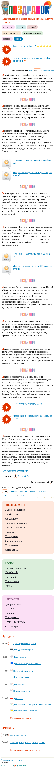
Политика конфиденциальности (14, 760)
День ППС (18, 698)
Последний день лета (23, 671)
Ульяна (42, 742)
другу (21, 495)
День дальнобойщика (23, 649)
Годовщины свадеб (16, 523)
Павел (35, 742)
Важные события (15, 527)
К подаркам (11, 549)
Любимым (11, 531)
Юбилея (9, 608)
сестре (4, 495)
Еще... (8, 585)
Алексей (14, 742)
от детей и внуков (11, 33)
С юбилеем (11, 514)
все (52, 70)
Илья (21, 742)
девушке (42, 491)
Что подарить (13, 626)
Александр (15, 735)
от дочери (8, 27)
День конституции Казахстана (27, 663)
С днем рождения (15, 509)
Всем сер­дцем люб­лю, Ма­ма (27, 404)
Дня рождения (13, 604)
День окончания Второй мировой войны (32, 704)
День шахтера (19, 657)
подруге (33, 491)
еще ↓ (18, 39)
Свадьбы (10, 612)
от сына (20, 27)
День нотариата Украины (25, 710)
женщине (14, 491)
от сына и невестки (32, 33)
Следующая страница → (17, 470)
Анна (23, 735)
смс (30, 70)
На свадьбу (11, 518)
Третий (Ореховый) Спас (24, 643)
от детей (32, 27)
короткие (7, 39)
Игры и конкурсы (15, 621)
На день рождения (15, 567)
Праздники (11, 536)
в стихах (46, 70)
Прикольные (12, 581)
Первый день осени (22, 691)
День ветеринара (21, 677)
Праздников (12, 617)
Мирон (28, 742)
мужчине (24, 491)
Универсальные (14, 540)
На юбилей (11, 572)
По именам (11, 545)
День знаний (19, 684)
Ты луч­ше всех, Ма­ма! (24, 46)
